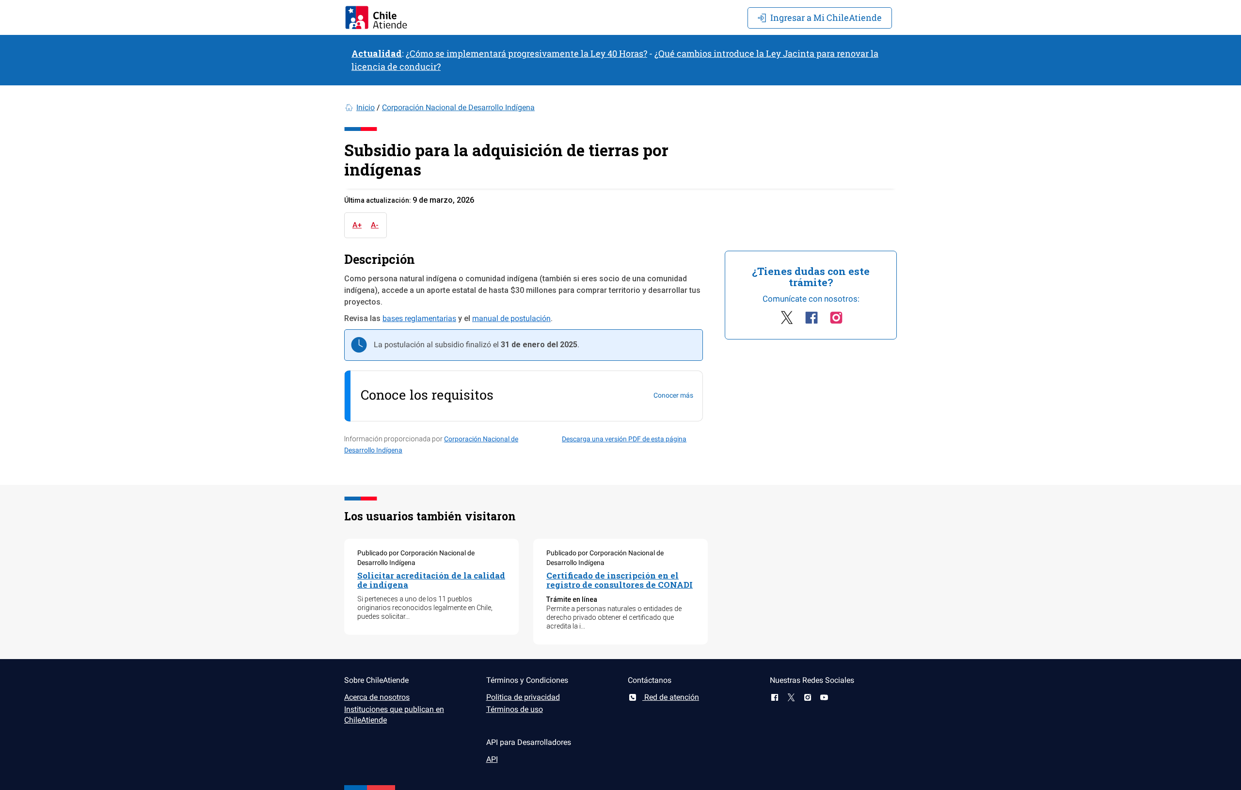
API (492, 759)
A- (375, 225)
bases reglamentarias (419, 318)
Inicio (365, 107)
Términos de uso (514, 709)
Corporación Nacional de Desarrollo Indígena (458, 107)
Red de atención (670, 697)
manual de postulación (511, 318)
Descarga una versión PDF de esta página (624, 439)
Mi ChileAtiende (826, 17)
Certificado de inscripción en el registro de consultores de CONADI (619, 580)
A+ (357, 225)
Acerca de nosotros (377, 697)
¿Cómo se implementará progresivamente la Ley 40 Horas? (526, 53)
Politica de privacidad (523, 697)
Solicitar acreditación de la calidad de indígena (431, 580)
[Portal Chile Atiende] (376, 17)
